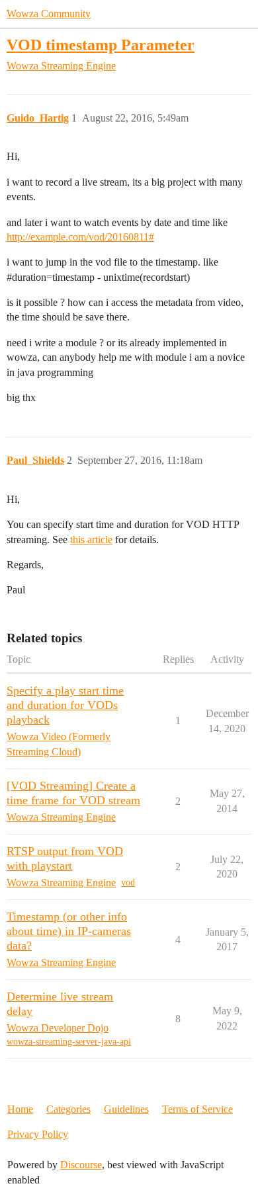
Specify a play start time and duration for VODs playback (65, 705)
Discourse (81, 1164)
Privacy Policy (37, 1134)
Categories (68, 1109)
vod (128, 882)
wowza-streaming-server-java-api (69, 1042)
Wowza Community (49, 13)
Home (20, 1109)
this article (91, 539)
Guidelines (126, 1109)
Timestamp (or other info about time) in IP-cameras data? (69, 931)
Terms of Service (197, 1109)
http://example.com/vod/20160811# (80, 237)
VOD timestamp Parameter (100, 45)
